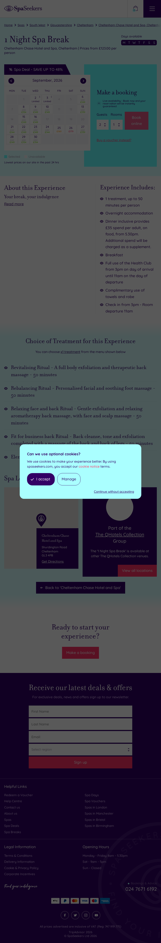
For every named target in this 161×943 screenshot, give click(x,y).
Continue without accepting (114, 492)
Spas (21, 25)
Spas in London (96, 807)
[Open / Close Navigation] (152, 9)
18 (59, 119)
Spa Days (92, 795)
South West (37, 25)
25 (59, 129)
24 (47, 129)
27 (82, 129)
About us (10, 813)
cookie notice (89, 466)
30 (35, 139)
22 (23, 129)
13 (82, 109)
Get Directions (53, 561)
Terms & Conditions (18, 856)
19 (71, 119)
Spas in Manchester (99, 813)
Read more (14, 204)
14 (12, 119)
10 (47, 109)
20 (82, 119)
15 (23, 119)
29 (23, 139)
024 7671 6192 (141, 889)
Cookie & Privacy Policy (21, 868)
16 (35, 119)
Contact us (12, 807)
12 (71, 109)
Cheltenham (85, 25)
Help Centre (13, 801)
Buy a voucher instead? (114, 140)
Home (8, 25)
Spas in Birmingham (99, 826)
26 (71, 129)
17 (47, 119)
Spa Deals (11, 826)
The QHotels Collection (119, 534)
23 (35, 129)
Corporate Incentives (19, 874)
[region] (41, 528)
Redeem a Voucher (18, 795)
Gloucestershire (61, 25)
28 (12, 139)
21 (12, 129)
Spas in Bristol (95, 820)
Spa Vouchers (95, 801)
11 (59, 109)
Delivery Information (19, 862)
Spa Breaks (12, 832)
